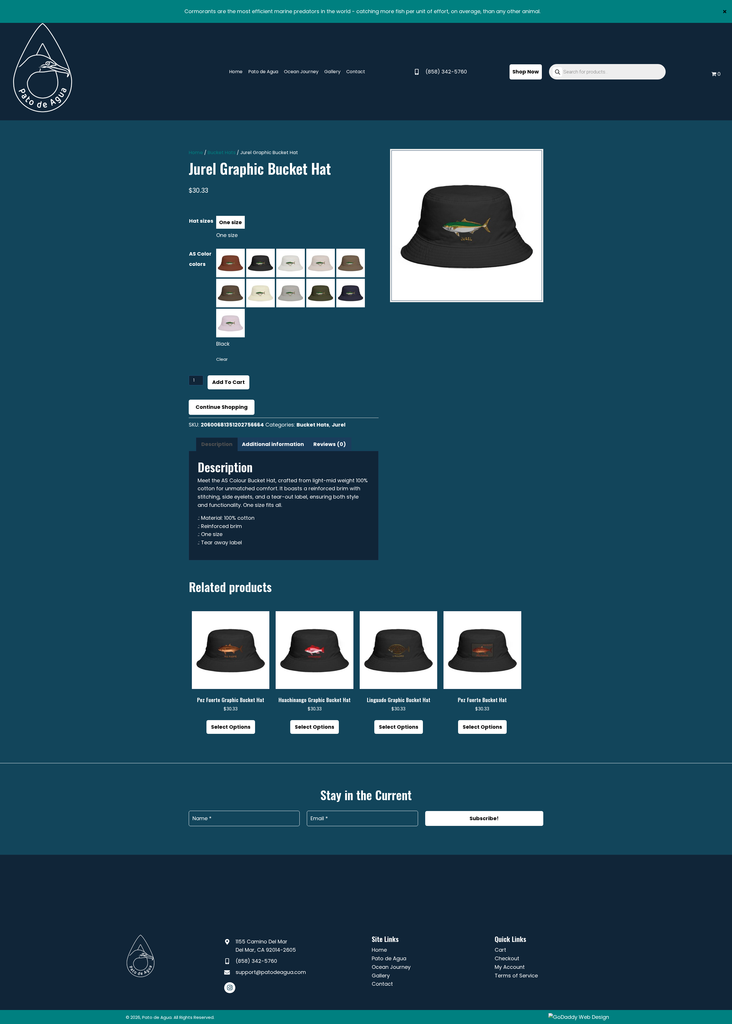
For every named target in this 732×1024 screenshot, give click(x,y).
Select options (230, 726)
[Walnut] (230, 293)
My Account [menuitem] (510, 967)
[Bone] (320, 263)
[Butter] (260, 293)
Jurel (338, 424)
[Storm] (290, 293)
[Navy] (350, 293)
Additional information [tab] (273, 444)
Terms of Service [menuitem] (516, 975)
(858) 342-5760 (446, 71)
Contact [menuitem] (382, 983)
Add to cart (228, 382)
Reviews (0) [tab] (329, 444)
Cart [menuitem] (500, 949)
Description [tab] (216, 444)
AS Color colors (200, 259)
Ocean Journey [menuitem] (391, 967)
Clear (222, 359)
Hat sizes (201, 220)
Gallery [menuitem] (381, 975)
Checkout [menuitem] (507, 958)
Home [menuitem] (379, 949)
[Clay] (230, 263)
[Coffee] (350, 263)
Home (196, 152)
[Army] (320, 293)
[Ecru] (290, 263)
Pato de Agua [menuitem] (389, 958)
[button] (725, 11)
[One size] (230, 222)
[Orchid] (230, 323)
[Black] (260, 263)
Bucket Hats (222, 152)
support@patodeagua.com (271, 972)
